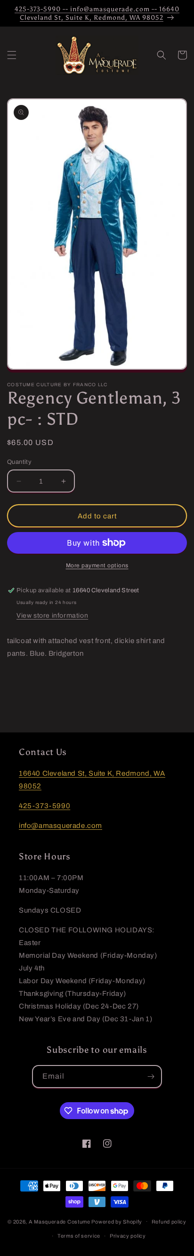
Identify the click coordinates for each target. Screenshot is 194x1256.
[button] (11, 55)
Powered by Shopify (116, 1221)
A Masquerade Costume (59, 1221)
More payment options (97, 565)
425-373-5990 (44, 806)
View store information (52, 615)
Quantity (19, 462)
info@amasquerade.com (60, 825)
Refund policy (169, 1221)
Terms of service (78, 1236)
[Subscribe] (150, 1076)
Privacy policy (128, 1236)
